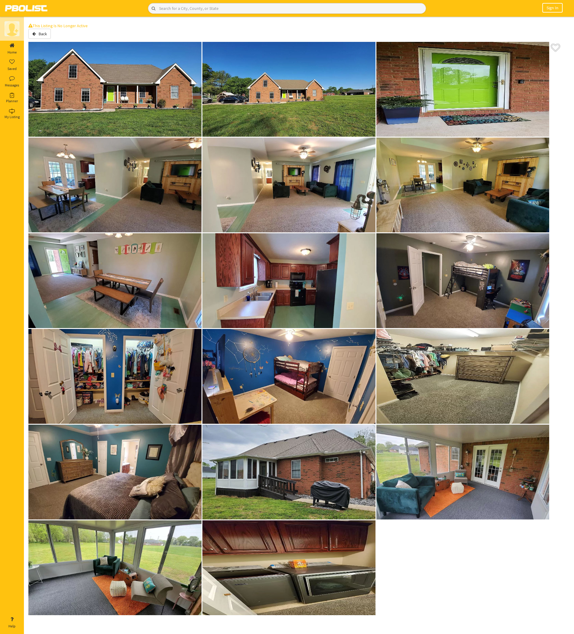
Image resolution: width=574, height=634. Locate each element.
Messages (12, 85)
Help (12, 626)
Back (41, 33)
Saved (12, 68)
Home (12, 52)
